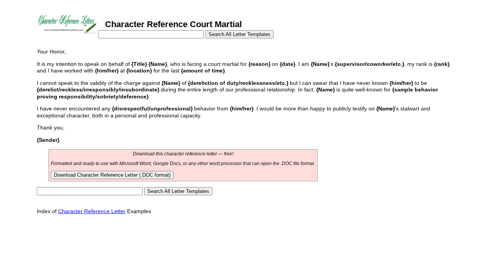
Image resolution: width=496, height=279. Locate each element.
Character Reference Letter (92, 211)
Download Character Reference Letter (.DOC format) (112, 175)
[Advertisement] (178, 237)
